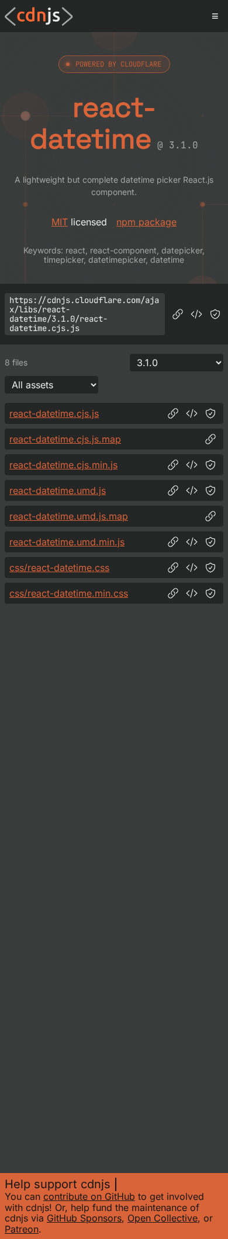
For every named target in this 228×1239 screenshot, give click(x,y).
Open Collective (162, 1218)
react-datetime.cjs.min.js (63, 465)
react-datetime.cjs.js (54, 413)
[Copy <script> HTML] (196, 314)
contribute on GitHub (89, 1196)
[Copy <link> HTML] (192, 567)
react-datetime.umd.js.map (68, 516)
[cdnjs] (39, 16)
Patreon (22, 1229)
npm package (146, 222)
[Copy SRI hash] (215, 314)
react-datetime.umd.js (57, 490)
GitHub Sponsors (84, 1218)
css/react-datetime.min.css (68, 593)
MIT (59, 222)
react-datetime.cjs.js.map (65, 439)
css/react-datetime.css (59, 567)
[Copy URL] (178, 314)
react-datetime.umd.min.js (67, 542)
